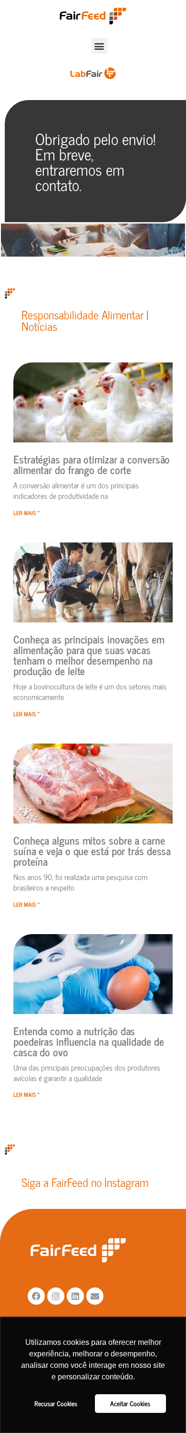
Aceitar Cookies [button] (130, 1403)
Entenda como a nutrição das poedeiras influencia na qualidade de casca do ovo (88, 1041)
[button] (99, 46)
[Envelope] (94, 1296)
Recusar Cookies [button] (55, 1403)
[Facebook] (36, 1296)
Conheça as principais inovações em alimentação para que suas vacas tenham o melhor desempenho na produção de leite (89, 654)
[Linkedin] (75, 1296)
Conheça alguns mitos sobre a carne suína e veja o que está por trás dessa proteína (92, 850)
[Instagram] (55, 1296)
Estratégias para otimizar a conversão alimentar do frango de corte (91, 464)
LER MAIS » (26, 513)
